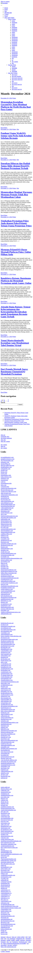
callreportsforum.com (7, 771)
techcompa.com (5, 823)
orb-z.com (4, 514)
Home (6, 8)
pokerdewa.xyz (5, 898)
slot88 (8, 940)
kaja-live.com (5, 821)
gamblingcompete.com (7, 807)
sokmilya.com (5, 773)
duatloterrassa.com (6, 719)
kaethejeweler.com (6, 743)
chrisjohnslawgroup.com (8, 709)
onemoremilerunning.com (8, 529)
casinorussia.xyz (5, 890)
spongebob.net (5, 498)
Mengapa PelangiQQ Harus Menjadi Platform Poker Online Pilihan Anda (16, 252)
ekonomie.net (5, 917)
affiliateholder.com (6, 613)
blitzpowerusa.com (6, 524)
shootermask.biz (5, 885)
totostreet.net (4, 657)
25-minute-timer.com (7, 675)
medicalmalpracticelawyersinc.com (11, 908)
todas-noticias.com (6, 477)
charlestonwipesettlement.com (9, 586)
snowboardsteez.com (7, 530)
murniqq (28, 938)
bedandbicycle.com (6, 691)
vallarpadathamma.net (7, 508)
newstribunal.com (6, 628)
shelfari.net (4, 888)
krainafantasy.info (6, 475)
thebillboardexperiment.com (9, 748)
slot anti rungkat (16, 76)
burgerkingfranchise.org (8, 506)
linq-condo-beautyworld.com (9, 847)
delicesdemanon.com (7, 872)
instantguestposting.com (8, 916)
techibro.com (4, 834)
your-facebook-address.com (9, 760)
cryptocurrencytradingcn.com (9, 583)
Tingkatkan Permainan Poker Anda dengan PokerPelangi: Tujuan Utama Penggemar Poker (16, 223)
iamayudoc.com (5, 683)
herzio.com (4, 472)
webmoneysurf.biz (6, 881)
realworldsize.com (6, 509)
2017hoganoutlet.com (7, 460)
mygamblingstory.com (7, 457)
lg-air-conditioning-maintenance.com (11, 854)
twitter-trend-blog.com (7, 839)
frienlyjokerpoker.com (7, 831)
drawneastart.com (6, 698)
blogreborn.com (5, 813)
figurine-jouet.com (6, 758)
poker (13, 21)
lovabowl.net (4, 624)
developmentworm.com (7, 921)
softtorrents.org (5, 716)
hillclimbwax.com (6, 600)
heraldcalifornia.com (7, 693)
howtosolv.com (5, 870)
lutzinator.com (5, 725)
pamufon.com (5, 721)
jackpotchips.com (6, 703)
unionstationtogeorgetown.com (10, 681)
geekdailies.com (5, 766)
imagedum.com (5, 739)
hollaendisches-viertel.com (8, 860)
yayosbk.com (4, 878)
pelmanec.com (5, 462)
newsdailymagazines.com (8, 629)
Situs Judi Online (9, 17)
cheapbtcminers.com (7, 680)
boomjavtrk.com (5, 776)
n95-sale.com (4, 811)
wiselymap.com (5, 816)
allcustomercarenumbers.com (9, 706)
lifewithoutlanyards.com (8, 864)
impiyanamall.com (6, 654)
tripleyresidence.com (7, 714)
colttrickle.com (5, 790)
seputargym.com (5, 652)
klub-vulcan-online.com (7, 711)
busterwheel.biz (5, 886)
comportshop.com (6, 909)
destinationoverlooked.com (8, 597)
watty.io (3, 481)
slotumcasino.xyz (6, 891)
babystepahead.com (6, 596)
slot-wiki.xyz (4, 899)
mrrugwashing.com (6, 560)
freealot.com (4, 686)
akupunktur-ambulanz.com (8, 844)
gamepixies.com (5, 696)
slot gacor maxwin (17, 78)
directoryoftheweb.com (7, 465)
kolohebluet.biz (5, 883)
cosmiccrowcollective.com (8, 491)
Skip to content (5, 1)
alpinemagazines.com (7, 836)
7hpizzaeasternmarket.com (8, 859)
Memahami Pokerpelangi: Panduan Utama (16, 419)
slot (13, 81)
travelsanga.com (5, 914)
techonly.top (4, 805)
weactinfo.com (5, 539)
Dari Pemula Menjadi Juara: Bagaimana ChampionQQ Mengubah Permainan (14, 371)
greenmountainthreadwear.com (10, 578)
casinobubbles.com (6, 651)
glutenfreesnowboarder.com (9, 730)
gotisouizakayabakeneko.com (9, 495)
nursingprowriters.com (7, 576)
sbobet (13, 66)
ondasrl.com (4, 727)
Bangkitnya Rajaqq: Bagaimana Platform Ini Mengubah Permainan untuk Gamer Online (16, 280)
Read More (4, 127)
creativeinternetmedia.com (8, 810)
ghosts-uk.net (4, 802)
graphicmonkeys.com (7, 695)
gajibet (15, 945)
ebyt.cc (3, 849)
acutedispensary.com (7, 579)
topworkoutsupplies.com (8, 644)
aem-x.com (4, 662)
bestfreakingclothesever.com (9, 571)
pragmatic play (5, 436)
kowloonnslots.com (6, 833)
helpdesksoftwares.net (7, 623)
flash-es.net (4, 563)
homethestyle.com (6, 667)
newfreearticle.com (6, 522)
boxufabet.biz (5, 755)
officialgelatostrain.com (7, 742)
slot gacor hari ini (17, 84)
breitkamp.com (5, 712)
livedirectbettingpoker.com (8, 553)
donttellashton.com (6, 467)
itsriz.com (3, 485)
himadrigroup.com (6, 826)
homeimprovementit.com (8, 626)
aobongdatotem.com (6, 634)
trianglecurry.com (6, 737)
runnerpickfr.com (6, 792)
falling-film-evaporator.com (8, 573)
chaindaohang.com (6, 851)
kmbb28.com (4, 769)
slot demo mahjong (6, 438)
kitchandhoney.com (6, 867)
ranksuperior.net (5, 594)
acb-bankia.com (5, 561)
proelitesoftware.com (7, 704)
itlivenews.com (5, 922)
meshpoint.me (5, 496)
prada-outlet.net (5, 787)
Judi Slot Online (12, 73)
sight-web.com (5, 824)
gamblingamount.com (7, 599)
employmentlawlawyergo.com (9, 906)
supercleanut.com (6, 690)
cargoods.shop (5, 486)
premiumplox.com (6, 877)
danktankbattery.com (7, 548)
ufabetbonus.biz (5, 927)
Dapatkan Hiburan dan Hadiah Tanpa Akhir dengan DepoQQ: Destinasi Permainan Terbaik (15, 165)
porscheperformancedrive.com (9, 722)
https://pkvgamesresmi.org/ (8, 946)
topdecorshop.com (6, 911)
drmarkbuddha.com (6, 852)
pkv (13, 58)
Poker (6, 9)
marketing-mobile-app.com (8, 543)
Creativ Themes (5, 951)
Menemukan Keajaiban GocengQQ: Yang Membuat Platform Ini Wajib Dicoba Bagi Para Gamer (16, 106)
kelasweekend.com (6, 929)
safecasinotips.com (6, 701)
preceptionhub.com (6, 631)
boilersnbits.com (5, 519)
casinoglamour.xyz (6, 893)
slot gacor (14, 74)
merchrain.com (5, 768)
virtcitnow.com (5, 815)
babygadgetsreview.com (8, 842)
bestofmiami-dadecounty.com (9, 639)
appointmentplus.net (6, 919)
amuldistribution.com (7, 668)
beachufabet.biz (5, 750)
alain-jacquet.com (6, 493)
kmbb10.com (4, 535)
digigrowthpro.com (6, 789)
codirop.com (4, 800)
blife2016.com (5, 729)
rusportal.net (4, 480)
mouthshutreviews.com (7, 646)
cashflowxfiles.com (6, 534)
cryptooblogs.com (6, 664)
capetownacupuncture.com (8, 488)
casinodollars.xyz (6, 895)
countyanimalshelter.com (8, 591)
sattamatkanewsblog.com (8, 581)
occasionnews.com (6, 604)
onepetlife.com (5, 747)
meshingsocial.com (6, 540)
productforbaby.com (6, 512)
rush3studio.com (5, 468)
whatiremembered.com (7, 846)
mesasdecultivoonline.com (8, 517)
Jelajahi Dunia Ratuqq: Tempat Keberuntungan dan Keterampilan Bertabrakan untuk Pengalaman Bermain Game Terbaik (15, 312)
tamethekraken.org (6, 724)
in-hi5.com (4, 473)
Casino (6, 14)
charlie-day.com (5, 552)
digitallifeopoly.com (6, 649)
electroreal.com (5, 637)
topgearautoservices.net (7, 756)
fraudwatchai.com (6, 660)
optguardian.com (5, 655)
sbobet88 (14, 68)
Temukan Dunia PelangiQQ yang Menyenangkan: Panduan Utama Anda (15, 421)
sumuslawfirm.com (6, 574)
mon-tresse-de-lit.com (7, 752)
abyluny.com (4, 774)
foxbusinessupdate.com (7, 555)
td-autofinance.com (6, 829)
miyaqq (10, 945)
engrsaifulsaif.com (6, 678)
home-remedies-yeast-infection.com (11, 636)
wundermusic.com (6, 672)
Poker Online (12, 19)
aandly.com (4, 932)
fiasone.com (4, 547)
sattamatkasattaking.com (8, 745)
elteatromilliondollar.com (8, 504)
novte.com (4, 857)
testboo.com (4, 873)
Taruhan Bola (12, 65)
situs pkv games (5, 441)
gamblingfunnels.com (7, 795)
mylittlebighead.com (6, 685)
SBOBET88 (8, 12)
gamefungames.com (6, 673)
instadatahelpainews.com (8, 765)
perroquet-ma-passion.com (8, 761)
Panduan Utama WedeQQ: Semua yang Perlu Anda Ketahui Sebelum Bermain (16, 135)
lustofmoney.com (6, 605)
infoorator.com (5, 855)
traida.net (3, 865)
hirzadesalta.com (5, 647)
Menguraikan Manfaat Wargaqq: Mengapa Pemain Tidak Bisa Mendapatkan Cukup (16, 194)
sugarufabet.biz (5, 753)
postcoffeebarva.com (7, 503)
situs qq (3, 435)
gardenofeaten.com (6, 525)
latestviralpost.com (6, 521)
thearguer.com (5, 542)
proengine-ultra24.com (7, 862)
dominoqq (15, 37)
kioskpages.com (5, 735)
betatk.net (3, 930)
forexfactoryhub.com (7, 820)
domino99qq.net (5, 464)
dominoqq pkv (20, 938)
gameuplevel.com (6, 665)
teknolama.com (5, 511)
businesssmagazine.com (7, 808)
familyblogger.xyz (6, 708)
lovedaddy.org (5, 556)
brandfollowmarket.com (8, 587)
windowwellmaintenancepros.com (11, 612)
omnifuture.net (5, 793)
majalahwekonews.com (7, 459)
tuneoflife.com (5, 610)
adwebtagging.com (6, 592)
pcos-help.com (5, 797)
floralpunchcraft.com (7, 545)
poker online (20, 937)
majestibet (4, 945)
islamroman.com (5, 828)
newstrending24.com (7, 925)
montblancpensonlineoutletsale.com (11, 841)
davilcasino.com (5, 659)
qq (12, 60)
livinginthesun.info (6, 483)
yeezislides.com (5, 633)
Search (3, 402)
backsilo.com (4, 566)
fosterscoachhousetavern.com (9, 516)
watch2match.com (6, 901)
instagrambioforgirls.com (8, 532)
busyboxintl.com (5, 499)
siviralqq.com (5, 568)
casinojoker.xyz (5, 896)
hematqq (3, 940)
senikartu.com (5, 478)
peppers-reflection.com (7, 609)
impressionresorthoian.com (8, 569)
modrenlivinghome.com (7, 763)
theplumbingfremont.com (8, 924)
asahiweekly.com (6, 688)
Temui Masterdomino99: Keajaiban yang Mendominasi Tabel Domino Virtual (15, 342)
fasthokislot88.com (6, 699)
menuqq (3, 937)
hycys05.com (4, 527)
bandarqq (14, 22)
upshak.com (4, 565)
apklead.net (4, 778)
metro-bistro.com (6, 868)
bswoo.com (4, 934)
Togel (6, 16)
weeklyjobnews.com (7, 589)
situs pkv (3, 440)
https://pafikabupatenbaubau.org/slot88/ (14, 943)
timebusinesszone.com (7, 607)
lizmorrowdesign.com (7, 732)
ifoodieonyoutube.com (7, 641)
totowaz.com (4, 584)
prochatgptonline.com (7, 818)
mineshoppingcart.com (7, 642)
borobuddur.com (5, 670)
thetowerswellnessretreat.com (9, 740)
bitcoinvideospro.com (7, 490)
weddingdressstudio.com (8, 875)
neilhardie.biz (5, 880)
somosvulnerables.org (7, 717)
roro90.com (4, 470)
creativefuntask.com (6, 677)
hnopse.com (4, 602)
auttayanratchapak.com (7, 501)
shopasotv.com (5, 912)
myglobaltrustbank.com (7, 904)
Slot (5, 11)
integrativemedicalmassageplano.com (11, 558)
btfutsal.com (4, 798)
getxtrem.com (5, 537)
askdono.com (4, 803)
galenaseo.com (5, 903)
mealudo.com (5, 550)
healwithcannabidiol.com (8, 734)
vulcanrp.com (5, 837)
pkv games (15, 61)
